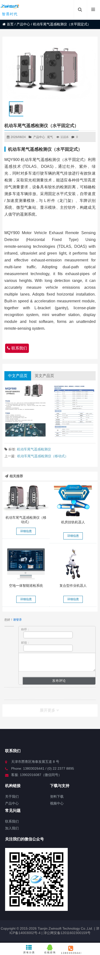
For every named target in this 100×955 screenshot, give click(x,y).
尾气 (50, 137)
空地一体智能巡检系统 (26, 585)
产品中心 (23, 24)
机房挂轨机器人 (73, 522)
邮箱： (25, 642)
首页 (10, 24)
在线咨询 (50, 952)
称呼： (25, 629)
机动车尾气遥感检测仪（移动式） (42, 456)
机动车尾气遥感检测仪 (34, 449)
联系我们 (19, 348)
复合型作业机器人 (73, 585)
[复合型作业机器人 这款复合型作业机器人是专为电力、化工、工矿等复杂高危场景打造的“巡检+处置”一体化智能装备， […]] (72, 564)
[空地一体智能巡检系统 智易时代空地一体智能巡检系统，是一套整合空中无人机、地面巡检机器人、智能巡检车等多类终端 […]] (25, 564)
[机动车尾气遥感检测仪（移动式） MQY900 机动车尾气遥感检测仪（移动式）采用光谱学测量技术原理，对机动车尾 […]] (25, 498)
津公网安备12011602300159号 (67, 933)
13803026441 (71, 953)
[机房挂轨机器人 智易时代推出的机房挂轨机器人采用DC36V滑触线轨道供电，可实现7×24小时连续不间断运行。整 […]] (72, 500)
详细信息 (26, 531)
